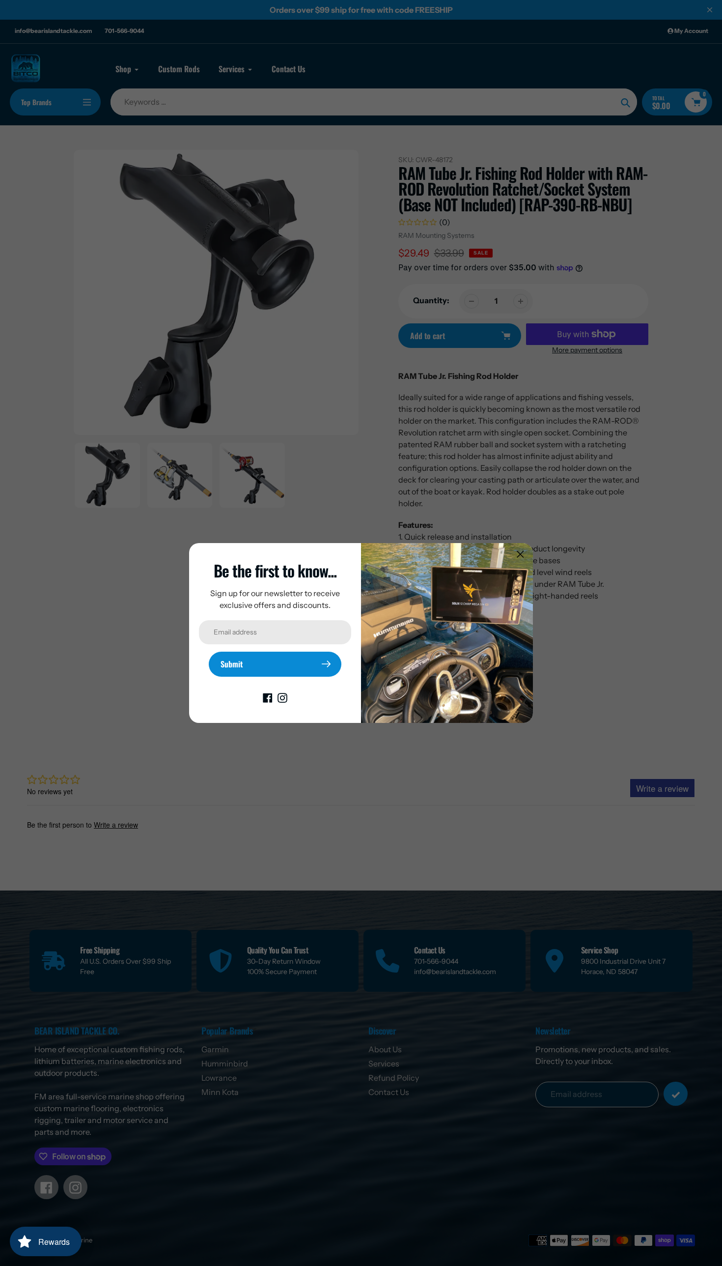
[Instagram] (282, 697)
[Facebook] (268, 697)
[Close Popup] (520, 554)
